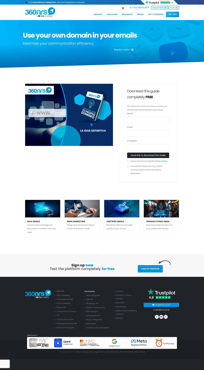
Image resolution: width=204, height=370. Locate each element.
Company (132, 140)
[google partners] (114, 343)
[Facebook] (157, 317)
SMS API (89, 299)
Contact (119, 291)
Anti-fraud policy (126, 352)
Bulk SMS (60, 291)
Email (129, 127)
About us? (120, 302)
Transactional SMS (64, 299)
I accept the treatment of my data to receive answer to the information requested (146, 170)
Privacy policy (87, 352)
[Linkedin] (166, 317)
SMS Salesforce (93, 315)
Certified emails (115, 221)
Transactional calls (64, 319)
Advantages (121, 306)
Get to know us (155, 14)
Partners (119, 318)
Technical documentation (97, 327)
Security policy (113, 352)
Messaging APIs (93, 295)
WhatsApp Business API (66, 323)
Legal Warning (100, 352)
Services (98, 14)
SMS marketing (63, 295)
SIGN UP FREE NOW (150, 268)
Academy (120, 295)
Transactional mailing (66, 311)
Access (173, 7)
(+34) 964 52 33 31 (140, 7)
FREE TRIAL (172, 14)
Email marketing (76, 221)
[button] (123, 7)
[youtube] (161, 317)
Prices (140, 14)
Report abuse (139, 352)
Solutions (112, 14)
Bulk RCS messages (65, 327)
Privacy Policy (161, 161)
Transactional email (157, 221)
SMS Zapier (91, 323)
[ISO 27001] (40, 343)
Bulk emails (33, 221)
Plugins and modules (95, 307)
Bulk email (61, 307)
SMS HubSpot (92, 311)
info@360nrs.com (162, 305)
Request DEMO (159, 7)
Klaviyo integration (94, 319)
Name (130, 113)
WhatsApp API (92, 303)
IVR (57, 315)
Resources (127, 14)
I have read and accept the (148, 161)
